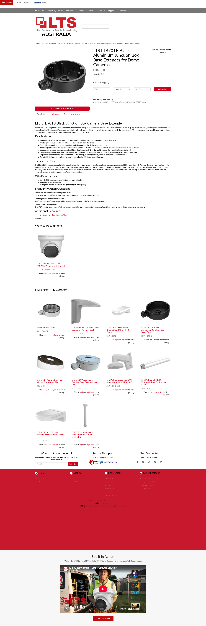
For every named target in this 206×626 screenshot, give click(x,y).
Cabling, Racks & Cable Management (153, 482)
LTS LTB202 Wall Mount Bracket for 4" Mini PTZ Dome (117, 330)
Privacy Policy (110, 482)
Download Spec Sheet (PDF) (63, 108)
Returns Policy (110, 485)
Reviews (67, 114)
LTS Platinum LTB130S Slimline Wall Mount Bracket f (50, 434)
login (158, 50)
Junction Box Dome (46, 328)
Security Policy (110, 488)
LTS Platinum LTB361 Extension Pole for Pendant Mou (154, 382)
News (91, 11)
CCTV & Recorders (49, 44)
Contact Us (101, 11)
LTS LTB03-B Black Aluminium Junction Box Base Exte (152, 330)
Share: (96, 74)
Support (111, 11)
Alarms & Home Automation (150, 478)
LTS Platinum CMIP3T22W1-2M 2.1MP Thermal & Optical (51, 265)
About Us (69, 11)
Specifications (55, 114)
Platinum (61, 44)
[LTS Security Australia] (56, 26)
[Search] (106, 27)
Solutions (80, 11)
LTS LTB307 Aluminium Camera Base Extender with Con (85, 382)
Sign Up (38, 482)
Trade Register (7, 2)
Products (40, 11)
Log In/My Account (55, 11)
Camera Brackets (73, 44)
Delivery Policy (110, 492)
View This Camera (103, 618)
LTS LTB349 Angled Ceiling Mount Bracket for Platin (49, 381)
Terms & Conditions (112, 495)
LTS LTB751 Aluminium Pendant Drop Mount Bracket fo (82, 434)
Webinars (123, 11)
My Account (39, 478)
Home (37, 44)
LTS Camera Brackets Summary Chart (53, 215)
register (165, 50)
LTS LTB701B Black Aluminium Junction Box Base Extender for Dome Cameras (111, 44)
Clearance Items (145, 488)
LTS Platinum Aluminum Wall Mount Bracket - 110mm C (120, 381)
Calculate (163, 89)
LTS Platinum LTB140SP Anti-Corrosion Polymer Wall (85, 329)
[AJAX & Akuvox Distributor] (33, 2)
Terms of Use (109, 478)
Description (41, 114)
